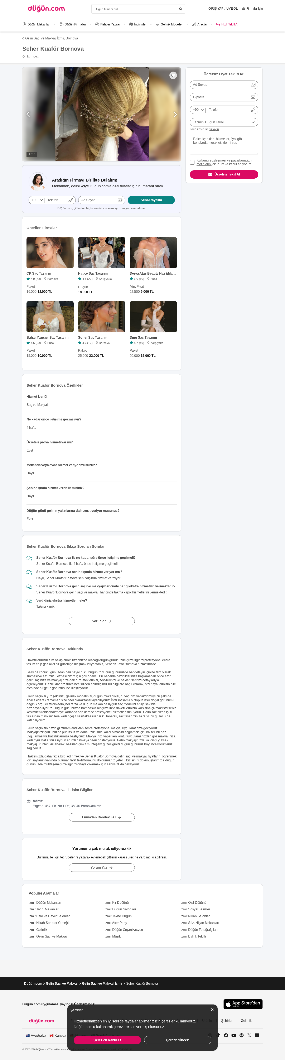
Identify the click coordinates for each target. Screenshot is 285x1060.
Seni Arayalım (151, 200)
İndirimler (140, 24)
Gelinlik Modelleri (172, 24)
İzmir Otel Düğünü (193, 902)
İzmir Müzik (113, 936)
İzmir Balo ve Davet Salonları (49, 916)
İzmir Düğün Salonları (120, 909)
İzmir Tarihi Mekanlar (43, 909)
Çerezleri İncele (177, 1040)
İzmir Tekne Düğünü (119, 916)
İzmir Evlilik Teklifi (193, 936)
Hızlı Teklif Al (229, 24)
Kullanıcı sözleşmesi (211, 160)
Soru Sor (99, 621)
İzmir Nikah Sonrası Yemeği (49, 923)
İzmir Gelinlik (38, 929)
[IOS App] (243, 1004)
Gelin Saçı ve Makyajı (62, 983)
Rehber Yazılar (110, 24)
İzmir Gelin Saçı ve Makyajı (48, 936)
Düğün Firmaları (75, 24)
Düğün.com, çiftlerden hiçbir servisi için (101, 208)
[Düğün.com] (46, 9)
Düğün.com (33, 983)
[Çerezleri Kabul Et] (212, 1010)
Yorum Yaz (99, 867)
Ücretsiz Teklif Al (227, 174)
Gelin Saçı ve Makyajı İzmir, (45, 38)
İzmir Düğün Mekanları (45, 902)
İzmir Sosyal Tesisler (195, 909)
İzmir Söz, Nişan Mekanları (199, 923)
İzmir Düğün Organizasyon (124, 929)
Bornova (72, 38)
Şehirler (226, 1020)
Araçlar (202, 24)
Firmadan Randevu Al (98, 817)
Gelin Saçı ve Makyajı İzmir (102, 983)
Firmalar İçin (254, 8)
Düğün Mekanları (39, 24)
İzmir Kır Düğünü (117, 902)
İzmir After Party (116, 923)
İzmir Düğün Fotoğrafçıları (199, 929)
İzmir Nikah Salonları (195, 916)
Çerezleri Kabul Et (107, 1040)
